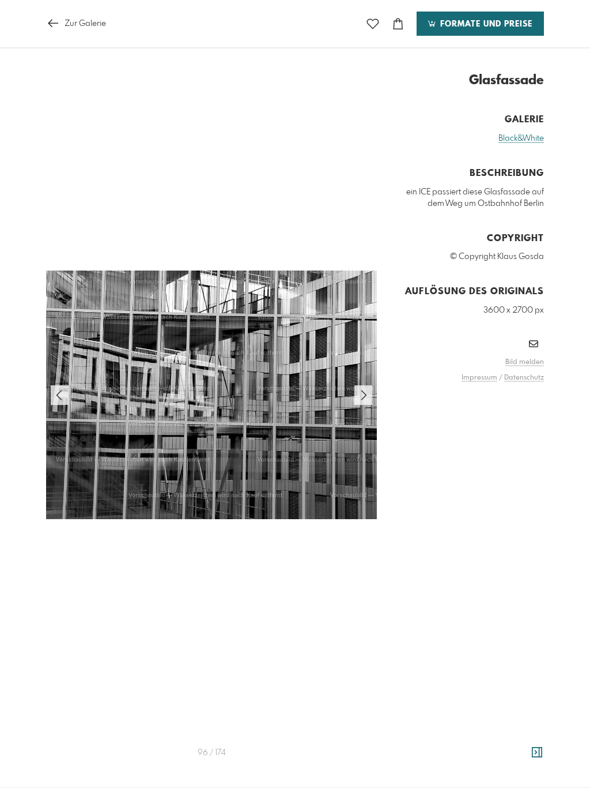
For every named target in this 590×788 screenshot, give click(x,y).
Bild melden (524, 362)
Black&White (521, 138)
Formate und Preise (484, 24)
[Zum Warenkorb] (398, 24)
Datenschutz (524, 377)
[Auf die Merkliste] (373, 24)
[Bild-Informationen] (537, 752)
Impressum (479, 377)
